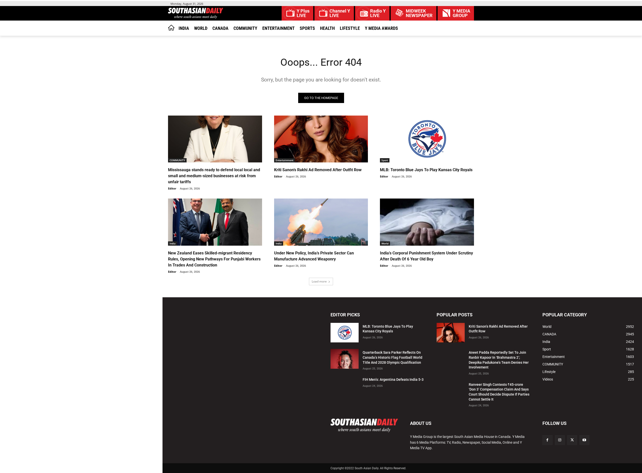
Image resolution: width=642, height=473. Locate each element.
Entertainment (284, 160)
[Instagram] (560, 440)
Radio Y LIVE (378, 13)
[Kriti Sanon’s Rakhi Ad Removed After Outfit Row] (321, 139)
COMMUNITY (177, 160)
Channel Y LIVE (340, 13)
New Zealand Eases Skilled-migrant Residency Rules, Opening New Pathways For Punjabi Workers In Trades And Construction (214, 259)
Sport (384, 160)
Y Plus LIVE (303, 13)
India (173, 243)
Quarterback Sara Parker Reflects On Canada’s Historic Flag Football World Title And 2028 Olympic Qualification (392, 357)
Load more (319, 281)
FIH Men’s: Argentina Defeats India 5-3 (393, 379)
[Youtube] (584, 440)
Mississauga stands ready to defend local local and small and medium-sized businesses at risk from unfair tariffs (214, 175)
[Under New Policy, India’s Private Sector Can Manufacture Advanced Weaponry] (321, 222)
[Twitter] (572, 440)
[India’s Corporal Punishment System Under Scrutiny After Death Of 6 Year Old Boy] (427, 222)
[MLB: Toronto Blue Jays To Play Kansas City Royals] (427, 139)
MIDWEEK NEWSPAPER (419, 13)
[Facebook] (547, 440)
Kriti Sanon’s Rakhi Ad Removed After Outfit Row (318, 169)
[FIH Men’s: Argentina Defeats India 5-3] (345, 386)
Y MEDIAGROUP (461, 13)
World (384, 243)
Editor (172, 188)
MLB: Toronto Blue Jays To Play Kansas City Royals (426, 169)
